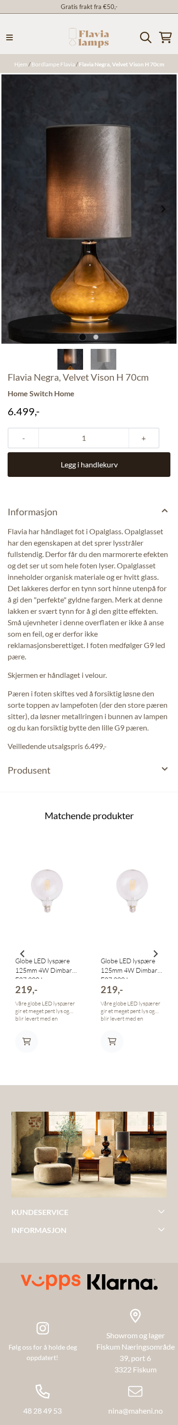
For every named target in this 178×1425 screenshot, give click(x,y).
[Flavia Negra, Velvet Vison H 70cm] (89, 209)
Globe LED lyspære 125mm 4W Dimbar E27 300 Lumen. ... (43, 968)
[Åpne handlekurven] (165, 37)
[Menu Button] (9, 37)
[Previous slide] (15, 209)
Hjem (21, 64)
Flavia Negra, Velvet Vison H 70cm (121, 64)
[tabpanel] (46, 950)
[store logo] (89, 37)
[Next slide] (162, 209)
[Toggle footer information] (163, 1211)
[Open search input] (145, 37)
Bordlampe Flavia (53, 64)
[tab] (82, 337)
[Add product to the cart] (26, 1041)
